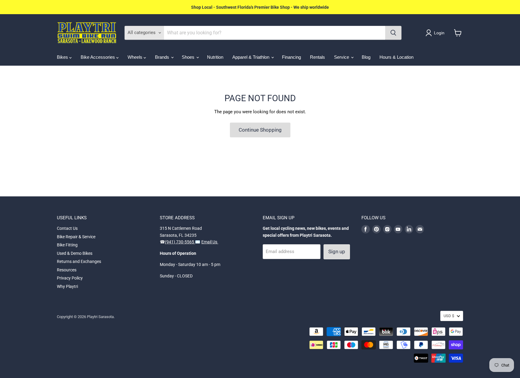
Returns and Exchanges (79, 261)
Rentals (317, 57)
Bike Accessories (98, 57)
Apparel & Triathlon (251, 57)
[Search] (393, 33)
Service (342, 57)
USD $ (449, 316)
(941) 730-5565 (180, 241)
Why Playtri (67, 286)
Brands (162, 57)
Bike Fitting (67, 244)
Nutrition (215, 57)
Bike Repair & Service (76, 236)
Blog (366, 57)
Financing (291, 57)
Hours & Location (396, 57)
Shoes (189, 57)
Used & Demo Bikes (74, 253)
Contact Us (67, 228)
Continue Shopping (260, 130)
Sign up (336, 251)
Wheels (136, 57)
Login (439, 32)
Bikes (63, 57)
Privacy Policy (70, 278)
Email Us (209, 241)
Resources (66, 269)
